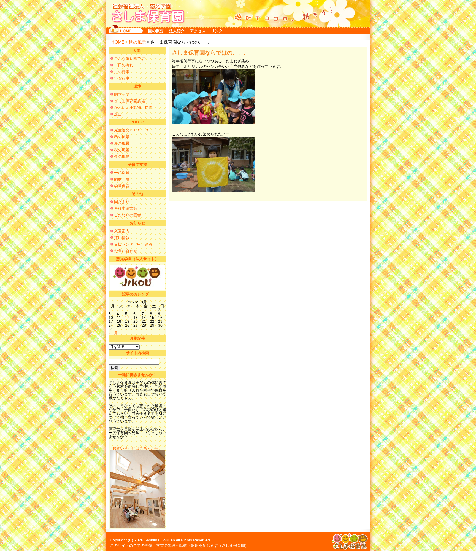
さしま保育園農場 (129, 101)
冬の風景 (121, 156)
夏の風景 (121, 143)
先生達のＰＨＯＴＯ (131, 130)
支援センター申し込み (133, 244)
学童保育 (121, 186)
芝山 (118, 114)
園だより (121, 202)
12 (127, 317)
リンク (217, 31)
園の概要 (156, 31)
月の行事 (121, 71)
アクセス (197, 31)
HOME (118, 42)
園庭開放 (121, 179)
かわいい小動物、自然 (133, 107)
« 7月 (113, 333)
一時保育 (121, 172)
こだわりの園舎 (127, 215)
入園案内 (121, 231)
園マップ (121, 94)
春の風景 (121, 137)
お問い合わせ (125, 251)
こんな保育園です (129, 58)
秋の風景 (137, 42)
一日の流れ (123, 65)
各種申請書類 (125, 208)
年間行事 (121, 78)
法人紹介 (177, 31)
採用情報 (121, 237)
